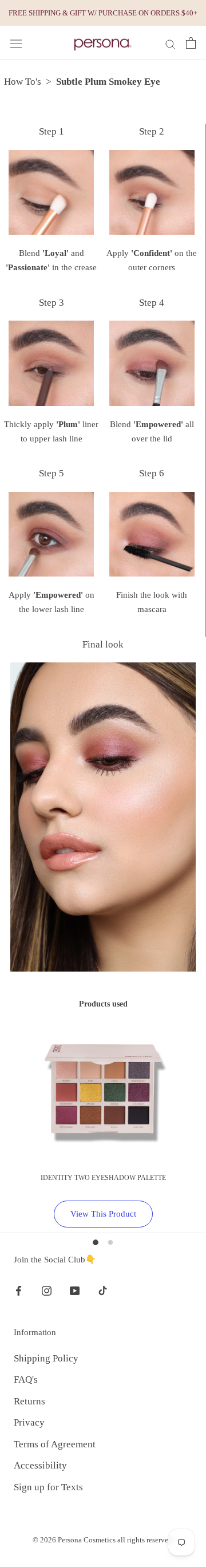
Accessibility (40, 1465)
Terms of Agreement (55, 1444)
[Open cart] (191, 43)
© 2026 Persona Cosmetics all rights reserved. (103, 1540)
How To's (22, 81)
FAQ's (26, 1379)
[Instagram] (47, 1290)
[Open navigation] (16, 43)
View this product (103, 1213)
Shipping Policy (46, 1358)
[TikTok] (103, 1290)
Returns (29, 1401)
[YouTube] (75, 1290)
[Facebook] (18, 1290)
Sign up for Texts (48, 1487)
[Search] (170, 43)
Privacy (29, 1422)
